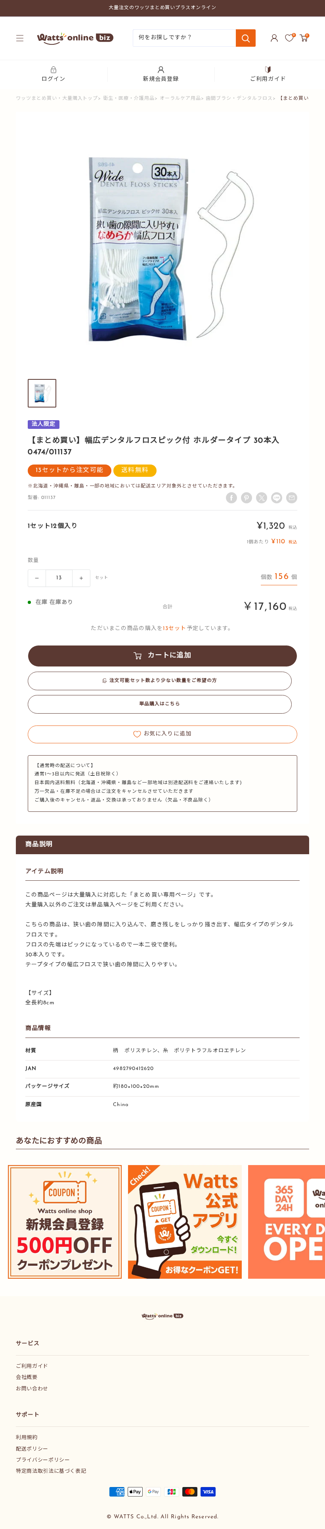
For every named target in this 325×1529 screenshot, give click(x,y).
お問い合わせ (32, 1389)
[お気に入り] (289, 38)
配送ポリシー (32, 1449)
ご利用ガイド (268, 79)
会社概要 (27, 1377)
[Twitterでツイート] (261, 497)
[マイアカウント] (274, 38)
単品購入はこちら (159, 704)
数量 (33, 560)
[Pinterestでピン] (246, 497)
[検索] (246, 38)
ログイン (53, 79)
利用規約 (27, 1437)
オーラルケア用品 (180, 98)
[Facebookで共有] (231, 497)
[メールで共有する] (276, 497)
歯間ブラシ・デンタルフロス (239, 98)
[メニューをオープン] (20, 38)
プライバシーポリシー (43, 1460)
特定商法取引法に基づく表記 (51, 1471)
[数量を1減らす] (37, 578)
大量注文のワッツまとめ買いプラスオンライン (162, 8)
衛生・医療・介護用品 (129, 98)
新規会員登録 (161, 79)
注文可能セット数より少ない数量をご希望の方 (163, 680)
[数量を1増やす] (81, 578)
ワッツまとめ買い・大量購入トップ (57, 98)
